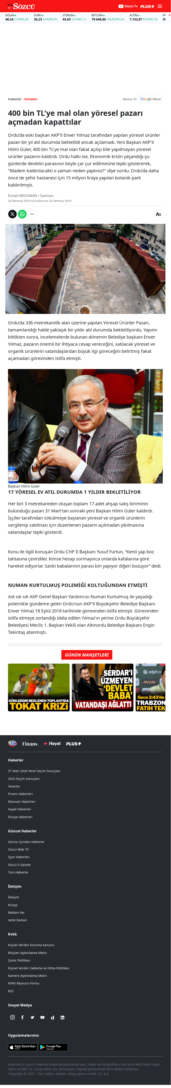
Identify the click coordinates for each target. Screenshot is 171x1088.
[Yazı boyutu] (158, 214)
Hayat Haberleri (19, 809)
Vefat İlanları (17, 920)
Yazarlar (14, 786)
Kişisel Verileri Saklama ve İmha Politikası (38, 968)
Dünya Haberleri (20, 817)
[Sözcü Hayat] (52, 743)
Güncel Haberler (22, 831)
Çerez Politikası (19, 960)
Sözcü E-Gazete (19, 865)
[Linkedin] (62, 1017)
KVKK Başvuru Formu (23, 983)
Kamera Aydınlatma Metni (27, 976)
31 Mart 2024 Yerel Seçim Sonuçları (34, 771)
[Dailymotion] (52, 1017)
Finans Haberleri (20, 794)
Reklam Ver (16, 912)
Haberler (15, 760)
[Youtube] (42, 1017)
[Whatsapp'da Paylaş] (22, 214)
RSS (11, 991)
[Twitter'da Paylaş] (12, 214)
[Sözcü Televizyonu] (12, 744)
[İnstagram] (12, 1017)
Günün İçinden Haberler (26, 842)
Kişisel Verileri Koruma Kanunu (31, 945)
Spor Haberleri (19, 857)
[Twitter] (32, 1017)
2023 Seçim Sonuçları (24, 779)
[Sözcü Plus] (73, 743)
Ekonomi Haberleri (22, 801)
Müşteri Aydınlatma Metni (27, 953)
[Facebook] (22, 1017)
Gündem (30, 99)
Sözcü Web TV (18, 849)
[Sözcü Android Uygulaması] (53, 1046)
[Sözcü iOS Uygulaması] (22, 1046)
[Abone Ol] (150, 99)
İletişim (13, 897)
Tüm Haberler (18, 872)
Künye (12, 905)
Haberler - (15, 99)
